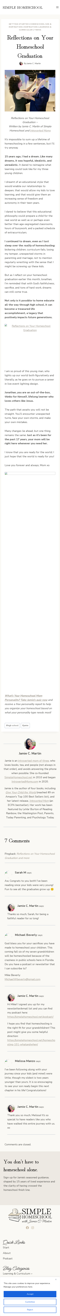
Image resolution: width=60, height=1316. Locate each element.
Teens (37, 30)
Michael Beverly (26, 935)
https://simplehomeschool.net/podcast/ (30, 1017)
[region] (30, 1296)
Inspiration (30, 27)
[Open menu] (57, 7)
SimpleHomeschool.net (18, 777)
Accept (30, 1294)
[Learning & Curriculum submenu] (31, 1273)
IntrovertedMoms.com (25, 781)
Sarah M (20, 872)
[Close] (57, 1279)
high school (12, 725)
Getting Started (19, 24)
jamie (25, 725)
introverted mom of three (33, 760)
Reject (30, 1309)
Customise (30, 1302)
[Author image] (21, 63)
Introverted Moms (40, 130)
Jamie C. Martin (34, 63)
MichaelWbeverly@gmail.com (22, 979)
